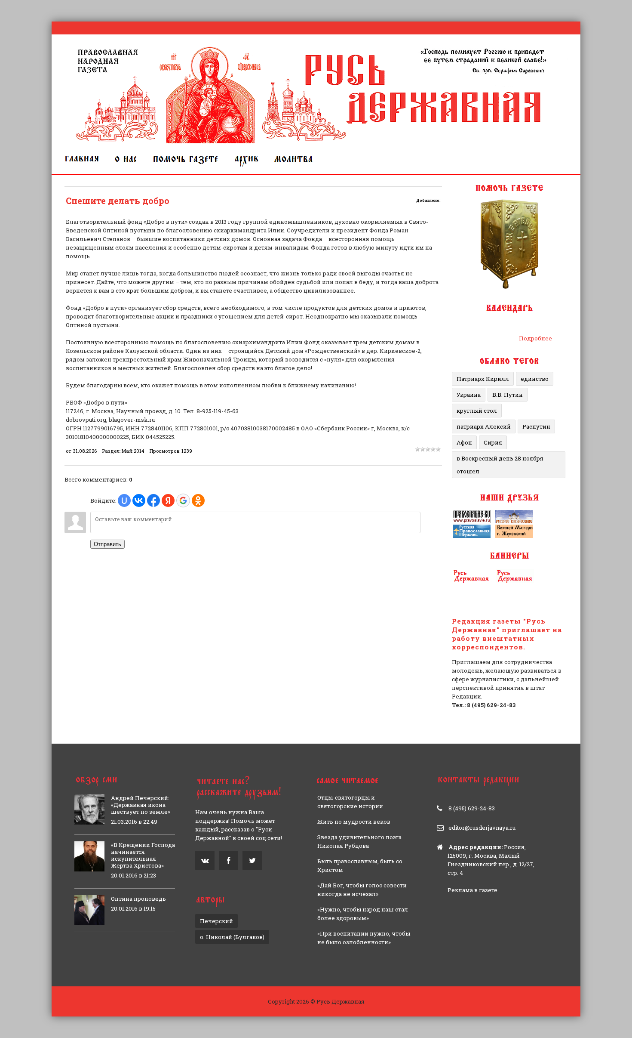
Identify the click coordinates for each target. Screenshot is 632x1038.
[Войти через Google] (183, 500)
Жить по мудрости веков (353, 821)
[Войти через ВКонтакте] (138, 500)
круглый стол (477, 410)
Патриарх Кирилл (483, 379)
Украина (469, 395)
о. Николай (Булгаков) (232, 937)
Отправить (107, 544)
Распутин (536, 426)
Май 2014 (133, 451)
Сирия (493, 442)
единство (535, 379)
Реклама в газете (472, 890)
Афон (464, 442)
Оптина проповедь (138, 898)
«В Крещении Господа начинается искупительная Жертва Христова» (143, 855)
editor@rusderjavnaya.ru (481, 827)
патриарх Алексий (484, 426)
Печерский (216, 921)
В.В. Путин (507, 395)
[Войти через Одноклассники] (198, 500)
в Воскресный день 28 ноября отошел (500, 464)
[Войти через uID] (124, 500)
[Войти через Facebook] (153, 500)
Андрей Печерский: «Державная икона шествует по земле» (140, 805)
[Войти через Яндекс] (168, 500)
